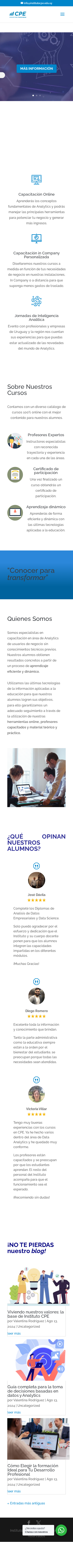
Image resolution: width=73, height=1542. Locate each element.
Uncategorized (28, 1326)
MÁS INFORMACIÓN (36, 68)
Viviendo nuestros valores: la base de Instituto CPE (36, 1314)
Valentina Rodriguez (28, 1321)
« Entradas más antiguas (26, 1503)
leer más (14, 1333)
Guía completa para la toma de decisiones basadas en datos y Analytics (35, 1391)
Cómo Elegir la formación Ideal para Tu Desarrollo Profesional (33, 1470)
